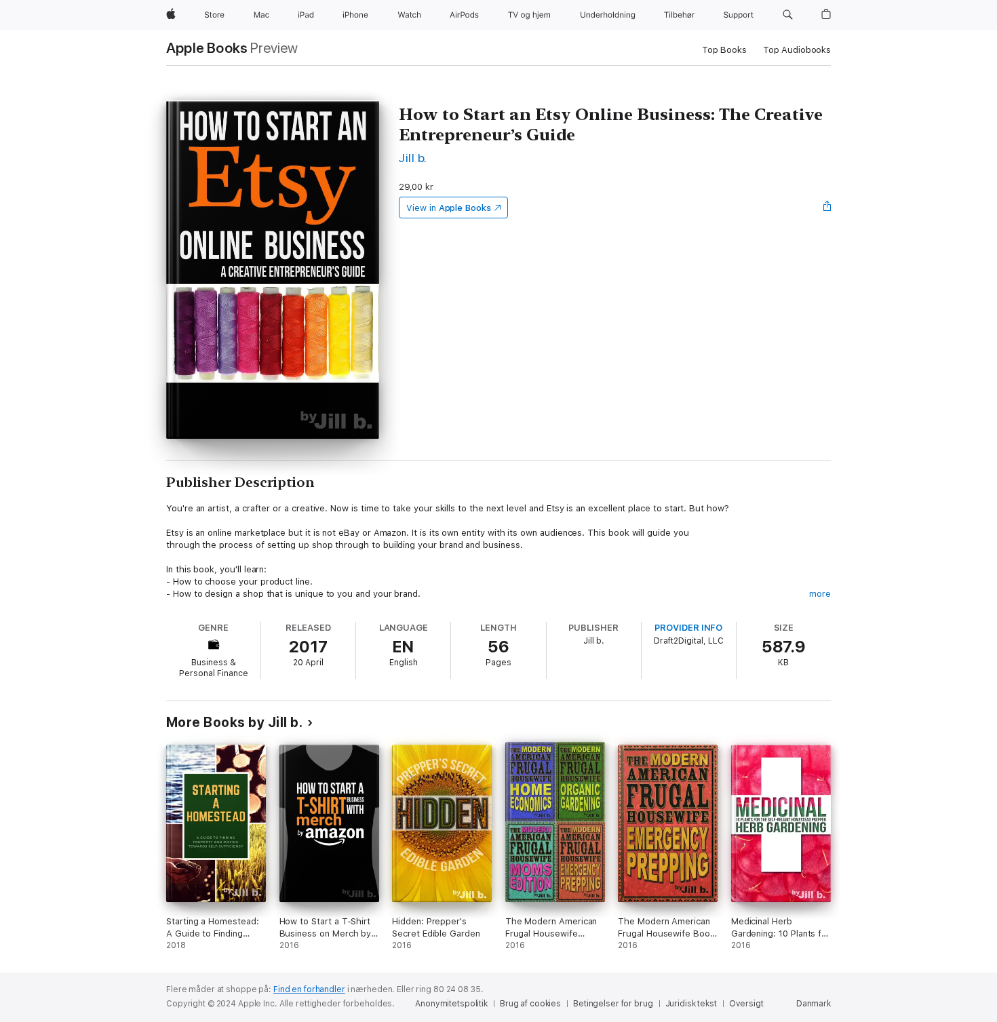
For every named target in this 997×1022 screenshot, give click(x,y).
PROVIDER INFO (688, 628)
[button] (787, 15)
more (820, 594)
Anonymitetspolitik (451, 1003)
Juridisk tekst (691, 1003)
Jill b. (413, 158)
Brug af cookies (530, 1003)
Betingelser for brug (613, 1003)
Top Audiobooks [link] (797, 50)
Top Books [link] (724, 50)
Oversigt (746, 1003)
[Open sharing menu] (827, 207)
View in (448, 208)
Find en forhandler (309, 989)
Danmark (813, 1003)
